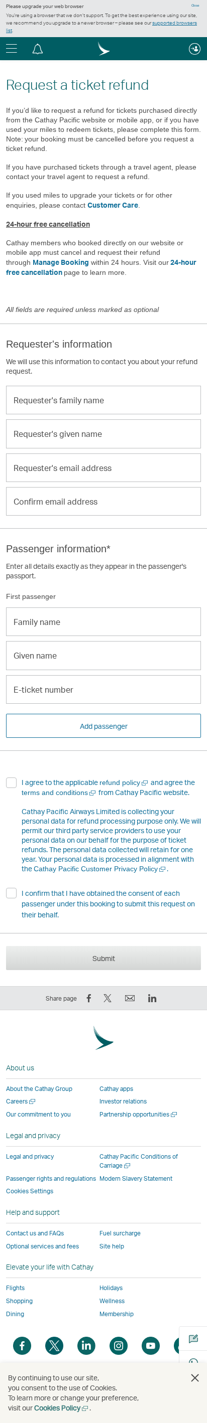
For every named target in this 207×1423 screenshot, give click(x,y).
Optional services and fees (42, 1246)
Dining (15, 1314)
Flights (15, 1288)
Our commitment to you (38, 1114)
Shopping (19, 1301)
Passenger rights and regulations (51, 1178)
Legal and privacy (30, 1156)
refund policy (124, 782)
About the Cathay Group (39, 1088)
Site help (111, 1246)
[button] (38, 48)
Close (195, 6)
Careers (21, 1101)
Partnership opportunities (138, 1114)
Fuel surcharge (120, 1233)
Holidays (111, 1288)
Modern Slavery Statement (135, 1178)
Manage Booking (61, 262)
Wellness (112, 1301)
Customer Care (112, 205)
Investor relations (123, 1101)
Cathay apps (116, 1088)
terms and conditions (59, 792)
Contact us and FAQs (35, 1233)
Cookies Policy (61, 1407)
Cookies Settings (29, 1191)
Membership (116, 1314)
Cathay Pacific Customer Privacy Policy (100, 869)
